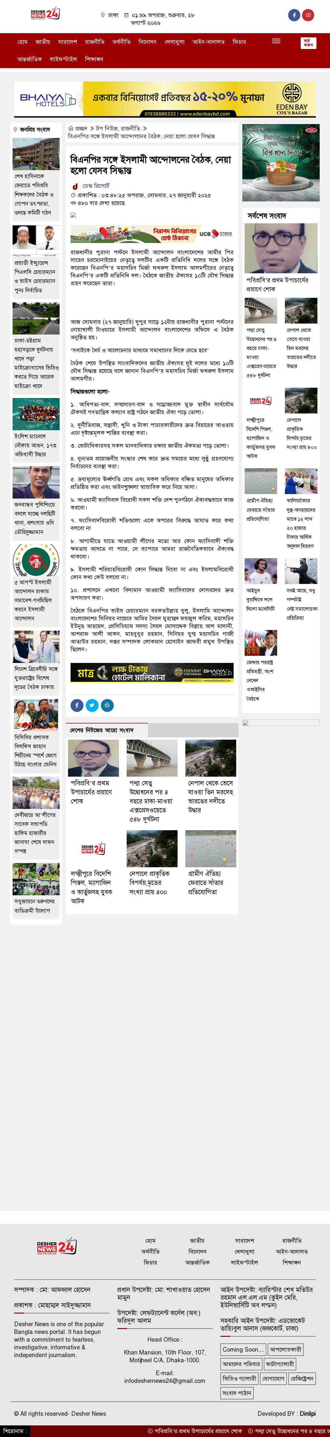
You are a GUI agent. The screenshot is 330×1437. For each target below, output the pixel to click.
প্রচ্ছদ (81, 128)
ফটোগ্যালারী (280, 1364)
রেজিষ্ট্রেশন (302, 1378)
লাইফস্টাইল (63, 59)
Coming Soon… (243, 1349)
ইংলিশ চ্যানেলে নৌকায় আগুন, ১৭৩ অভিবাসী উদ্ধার (35, 445)
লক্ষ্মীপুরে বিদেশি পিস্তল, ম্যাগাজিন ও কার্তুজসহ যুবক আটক (261, 438)
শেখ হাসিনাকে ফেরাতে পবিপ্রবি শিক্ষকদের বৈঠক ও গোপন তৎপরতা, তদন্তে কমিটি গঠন (34, 194)
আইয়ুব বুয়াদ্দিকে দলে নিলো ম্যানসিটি (261, 599)
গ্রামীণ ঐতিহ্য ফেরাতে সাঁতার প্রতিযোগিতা (205, 883)
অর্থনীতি (121, 41)
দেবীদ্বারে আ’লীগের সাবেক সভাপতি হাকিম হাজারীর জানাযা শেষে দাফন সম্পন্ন (35, 833)
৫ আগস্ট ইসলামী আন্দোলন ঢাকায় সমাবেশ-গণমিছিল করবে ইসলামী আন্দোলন (33, 600)
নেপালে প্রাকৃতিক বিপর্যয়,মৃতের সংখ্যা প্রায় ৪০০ (150, 883)
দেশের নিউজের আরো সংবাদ (102, 730)
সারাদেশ (67, 41)
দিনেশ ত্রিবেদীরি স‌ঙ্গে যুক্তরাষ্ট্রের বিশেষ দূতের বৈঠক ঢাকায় (36, 678)
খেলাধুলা (175, 41)
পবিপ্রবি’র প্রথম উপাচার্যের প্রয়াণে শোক (91, 792)
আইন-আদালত (209, 41)
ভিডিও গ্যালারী (239, 1378)
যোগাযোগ (273, 1378)
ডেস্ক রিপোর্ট (95, 185)
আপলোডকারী (285, 1349)
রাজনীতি (94, 41)
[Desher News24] (49, 12)
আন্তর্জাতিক (29, 59)
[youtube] (308, 15)
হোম (22, 41)
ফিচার (239, 41)
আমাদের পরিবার (241, 1364)
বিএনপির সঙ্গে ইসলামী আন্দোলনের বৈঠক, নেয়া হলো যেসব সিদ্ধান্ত (141, 136)
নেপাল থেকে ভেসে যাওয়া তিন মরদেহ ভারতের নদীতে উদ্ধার (301, 348)
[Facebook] (77, 705)
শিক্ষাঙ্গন (94, 59)
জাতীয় (43, 41)
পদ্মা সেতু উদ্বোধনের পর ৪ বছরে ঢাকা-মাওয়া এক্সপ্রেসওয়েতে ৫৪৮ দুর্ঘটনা (151, 801)
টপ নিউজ (107, 128)
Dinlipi (308, 1413)
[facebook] (294, 15)
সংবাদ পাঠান (237, 1393)
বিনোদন (148, 41)
